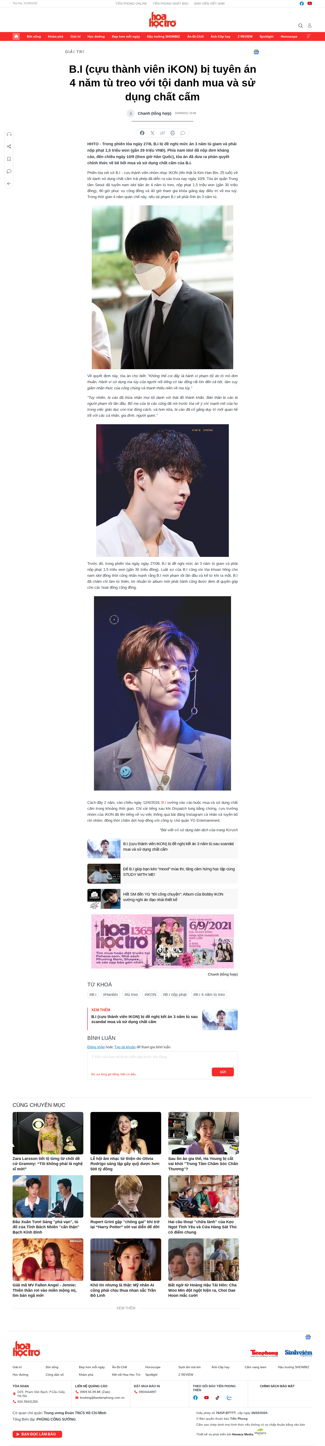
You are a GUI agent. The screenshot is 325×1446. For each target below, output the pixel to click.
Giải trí (75, 36)
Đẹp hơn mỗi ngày (126, 36)
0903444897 (148, 1392)
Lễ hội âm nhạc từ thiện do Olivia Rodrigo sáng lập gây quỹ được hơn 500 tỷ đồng (124, 1163)
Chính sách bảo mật (277, 1386)
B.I (163, 802)
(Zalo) (106, 1392)
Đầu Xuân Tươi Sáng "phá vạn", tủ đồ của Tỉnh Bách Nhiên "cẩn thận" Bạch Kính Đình (46, 1227)
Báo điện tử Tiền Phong (162, 20)
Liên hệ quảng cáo (91, 1386)
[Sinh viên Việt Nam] (298, 1354)
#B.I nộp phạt (175, 994)
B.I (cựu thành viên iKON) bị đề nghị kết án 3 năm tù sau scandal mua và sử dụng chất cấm (178, 847)
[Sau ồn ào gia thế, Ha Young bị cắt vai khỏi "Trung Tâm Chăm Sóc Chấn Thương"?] (203, 1133)
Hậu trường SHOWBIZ (163, 36)
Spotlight (266, 36)
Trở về (9, 183)
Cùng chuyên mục (39, 1105)
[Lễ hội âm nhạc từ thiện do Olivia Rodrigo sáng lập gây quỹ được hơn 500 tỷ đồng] (125, 1133)
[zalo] (231, 1398)
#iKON (150, 994)
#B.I (92, 994)
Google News (256, 51)
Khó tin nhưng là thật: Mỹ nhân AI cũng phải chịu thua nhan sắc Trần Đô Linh (123, 1290)
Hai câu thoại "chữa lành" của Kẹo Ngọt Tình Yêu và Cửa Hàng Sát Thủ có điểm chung (202, 1227)
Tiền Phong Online (131, 3)
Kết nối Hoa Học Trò (126, 1374)
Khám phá (55, 36)
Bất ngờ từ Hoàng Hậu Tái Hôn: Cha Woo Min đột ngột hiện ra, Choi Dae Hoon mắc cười (202, 1290)
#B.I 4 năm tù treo (209, 994)
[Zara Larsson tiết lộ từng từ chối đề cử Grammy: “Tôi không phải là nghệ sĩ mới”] (48, 1133)
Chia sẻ (9, 146)
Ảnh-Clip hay (220, 36)
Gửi (223, 1072)
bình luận (182, 133)
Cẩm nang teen (255, 1367)
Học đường (96, 36)
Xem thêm (308, 36)
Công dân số (55, 1374)
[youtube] (309, 3)
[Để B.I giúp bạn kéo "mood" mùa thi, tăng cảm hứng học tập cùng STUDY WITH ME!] (103, 874)
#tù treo (131, 994)
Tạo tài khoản (125, 1047)
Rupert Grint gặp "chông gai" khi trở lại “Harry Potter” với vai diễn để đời (125, 1224)
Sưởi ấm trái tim (189, 1367)
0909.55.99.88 (90, 1392)
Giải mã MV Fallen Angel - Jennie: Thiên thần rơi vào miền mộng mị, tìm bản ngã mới (44, 1290)
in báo (172, 133)
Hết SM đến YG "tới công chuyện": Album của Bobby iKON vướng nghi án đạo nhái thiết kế (173, 897)
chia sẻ (142, 133)
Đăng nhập (96, 1047)
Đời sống (34, 36)
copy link (162, 133)
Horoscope (289, 36)
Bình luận (9, 171)
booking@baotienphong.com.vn (102, 1397)
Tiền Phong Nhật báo (170, 3)
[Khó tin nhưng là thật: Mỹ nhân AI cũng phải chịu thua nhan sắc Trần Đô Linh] (125, 1259)
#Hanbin (110, 994)
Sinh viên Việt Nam (209, 3)
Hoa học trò (26, 1349)
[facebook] (301, 3)
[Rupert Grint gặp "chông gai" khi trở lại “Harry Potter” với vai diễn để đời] (125, 1196)
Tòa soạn (21, 1386)
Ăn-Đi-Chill (195, 36)
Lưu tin (9, 159)
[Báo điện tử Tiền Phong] (264, 1354)
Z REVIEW (245, 36)
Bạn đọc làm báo (38, 1434)
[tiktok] (220, 1397)
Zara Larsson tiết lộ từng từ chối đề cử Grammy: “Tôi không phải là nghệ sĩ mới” (48, 1163)
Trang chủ (16, 36)
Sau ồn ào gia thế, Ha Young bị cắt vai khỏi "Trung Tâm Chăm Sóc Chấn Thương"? (203, 1163)
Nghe (9, 134)
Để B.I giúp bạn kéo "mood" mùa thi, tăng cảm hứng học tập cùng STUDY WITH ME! (179, 872)
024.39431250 (27, 1401)
